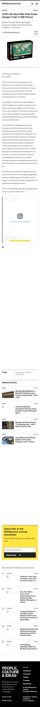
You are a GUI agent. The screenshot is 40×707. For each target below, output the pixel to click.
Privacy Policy (7, 700)
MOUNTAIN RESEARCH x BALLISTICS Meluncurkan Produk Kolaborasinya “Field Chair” (26, 394)
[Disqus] (20, 284)
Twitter (26, 677)
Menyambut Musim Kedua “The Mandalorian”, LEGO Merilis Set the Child (25, 424)
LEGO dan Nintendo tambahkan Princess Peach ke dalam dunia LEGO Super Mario (26, 410)
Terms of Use (6, 697)
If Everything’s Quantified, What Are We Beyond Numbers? (28, 647)
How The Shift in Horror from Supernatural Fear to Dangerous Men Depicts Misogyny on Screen (28, 597)
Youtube (26, 680)
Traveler (28, 372)
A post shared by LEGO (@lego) (20, 241)
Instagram (27, 671)
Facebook (27, 674)
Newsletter (27, 684)
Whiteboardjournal (11, 32)
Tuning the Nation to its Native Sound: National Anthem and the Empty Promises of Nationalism (29, 615)
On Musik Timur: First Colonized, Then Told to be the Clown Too (28, 579)
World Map (19, 374)
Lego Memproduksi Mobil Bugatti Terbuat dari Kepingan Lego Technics (25, 440)
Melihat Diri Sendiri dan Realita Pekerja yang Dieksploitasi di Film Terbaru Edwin (29, 632)
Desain (18, 372)
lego (23, 372)
